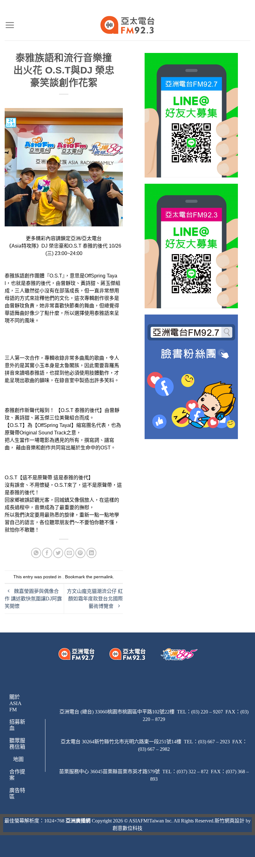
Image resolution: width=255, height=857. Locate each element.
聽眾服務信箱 (17, 744)
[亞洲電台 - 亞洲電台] (127, 24)
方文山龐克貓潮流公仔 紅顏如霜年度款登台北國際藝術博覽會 (95, 599)
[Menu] (10, 25)
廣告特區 (17, 794)
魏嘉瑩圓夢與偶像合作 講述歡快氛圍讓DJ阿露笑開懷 (33, 599)
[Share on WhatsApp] (36, 553)
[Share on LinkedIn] (91, 553)
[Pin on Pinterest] (80, 553)
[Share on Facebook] (47, 553)
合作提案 (17, 775)
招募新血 (17, 725)
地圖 (18, 759)
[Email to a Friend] (69, 553)
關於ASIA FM (15, 703)
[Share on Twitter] (58, 553)
